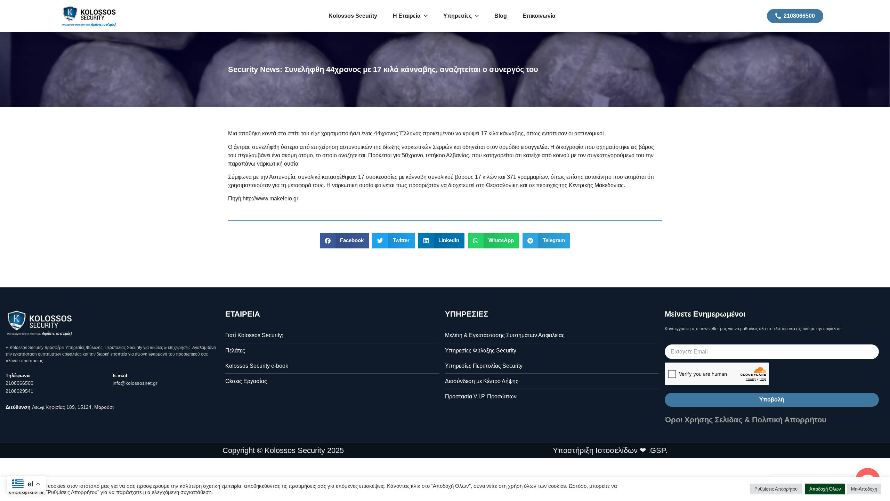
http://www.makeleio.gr (270, 198)
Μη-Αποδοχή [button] (864, 489)
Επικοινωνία (539, 16)
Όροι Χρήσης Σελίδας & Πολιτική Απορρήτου (745, 419)
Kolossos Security (353, 16)
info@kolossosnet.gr (135, 383)
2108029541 (19, 391)
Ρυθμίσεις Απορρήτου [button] (776, 489)
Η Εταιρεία (407, 16)
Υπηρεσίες (457, 16)
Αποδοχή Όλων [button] (825, 489)
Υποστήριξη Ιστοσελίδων (595, 450)
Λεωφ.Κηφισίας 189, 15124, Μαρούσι (73, 407)
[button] (344, 240)
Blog (500, 16)
